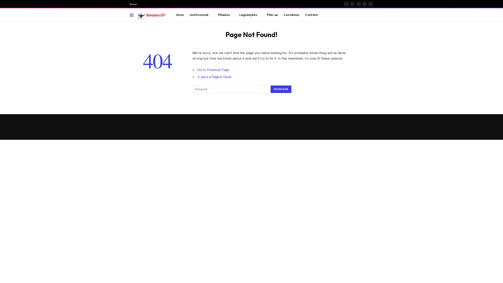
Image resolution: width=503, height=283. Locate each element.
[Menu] (132, 15)
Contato (311, 15)
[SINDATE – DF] (151, 15)
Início (180, 15)
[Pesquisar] (371, 15)
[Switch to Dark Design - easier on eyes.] (365, 15)
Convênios (291, 15)
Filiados (224, 15)
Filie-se (272, 15)
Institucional (199, 15)
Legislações (248, 15)
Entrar (133, 4)
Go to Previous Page (213, 70)
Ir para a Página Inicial (214, 77)
